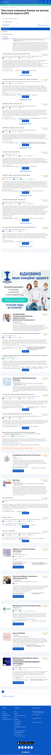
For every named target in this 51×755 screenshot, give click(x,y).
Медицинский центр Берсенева (27, 606)
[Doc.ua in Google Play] (30, 743)
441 (44, 105)
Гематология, (30, 383)
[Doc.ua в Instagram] (22, 747)
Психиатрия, (29, 39)
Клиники (16, 713)
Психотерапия (22, 554)
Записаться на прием (18, 470)
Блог (15, 728)
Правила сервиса (6, 715)
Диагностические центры (20, 715)
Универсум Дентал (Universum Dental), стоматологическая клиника (18, 432)
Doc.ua (3, 754)
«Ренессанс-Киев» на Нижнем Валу (11, 151)
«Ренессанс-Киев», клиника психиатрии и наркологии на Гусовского (19, 227)
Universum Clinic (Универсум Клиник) (24, 379)
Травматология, (22, 667)
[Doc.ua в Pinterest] (31, 747)
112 (43, 228)
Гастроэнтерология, (23, 383)
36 (43, 153)
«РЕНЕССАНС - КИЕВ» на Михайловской (12, 103)
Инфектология (17, 484)
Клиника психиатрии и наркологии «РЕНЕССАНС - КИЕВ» (16, 53)
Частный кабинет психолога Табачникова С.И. (25, 577)
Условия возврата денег (19, 735)
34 (43, 129)
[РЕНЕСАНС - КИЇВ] (25, 290)
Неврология (16, 609)
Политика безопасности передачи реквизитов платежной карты (19, 732)
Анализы (16, 719)
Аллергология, (17, 483)
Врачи (15, 711)
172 (43, 80)
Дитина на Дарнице (7, 517)
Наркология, (24, 39)
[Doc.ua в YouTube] (28, 747)
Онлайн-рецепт (17, 723)
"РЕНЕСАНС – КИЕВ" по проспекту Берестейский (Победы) (16, 175)
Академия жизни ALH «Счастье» (27, 455)
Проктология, (16, 323)
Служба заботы (37, 714)
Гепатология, (35, 383)
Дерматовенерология (18, 384)
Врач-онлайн (17, 725)
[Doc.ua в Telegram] (25, 747)
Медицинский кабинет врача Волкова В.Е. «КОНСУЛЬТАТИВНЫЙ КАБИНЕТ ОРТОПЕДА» (26, 661)
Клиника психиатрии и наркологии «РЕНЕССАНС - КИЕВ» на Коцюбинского (20, 79)
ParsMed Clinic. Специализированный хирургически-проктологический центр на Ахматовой (24, 355)
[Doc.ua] (2, 2)
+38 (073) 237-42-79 (25, 75)
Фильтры (7, 25)
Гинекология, (40, 383)
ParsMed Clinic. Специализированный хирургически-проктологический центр (24, 317)
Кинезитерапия (35, 667)
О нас (3, 711)
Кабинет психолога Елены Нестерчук (24, 550)
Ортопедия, (16, 667)
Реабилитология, (28, 667)
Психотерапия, (41, 39)
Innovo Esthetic (19, 633)
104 (43, 415)
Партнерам (4, 713)
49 (43, 481)
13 (43, 499)
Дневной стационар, (18, 39)
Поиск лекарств (17, 721)
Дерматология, (41, 483)
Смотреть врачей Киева (7, 696)
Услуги (15, 717)
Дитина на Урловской (7, 497)
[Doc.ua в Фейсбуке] (19, 747)
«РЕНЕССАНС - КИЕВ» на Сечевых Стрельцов (13, 127)
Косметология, (17, 636)
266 (43, 176)
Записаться (25, 72)
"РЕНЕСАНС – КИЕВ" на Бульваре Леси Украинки (13, 199)
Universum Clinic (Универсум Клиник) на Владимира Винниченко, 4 (18, 394)
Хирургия (21, 323)
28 (43, 518)
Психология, (35, 39)
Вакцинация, (16, 383)
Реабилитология (17, 40)
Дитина (16, 480)
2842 (44, 55)
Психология (16, 458)
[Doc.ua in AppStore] (21, 743)
